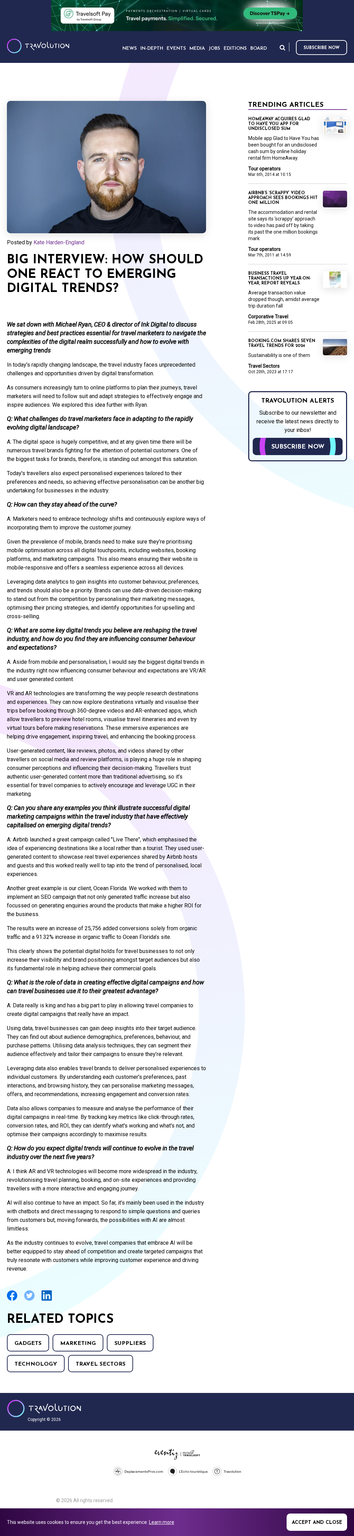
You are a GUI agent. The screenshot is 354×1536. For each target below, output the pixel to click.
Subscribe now (321, 48)
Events (176, 48)
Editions (235, 48)
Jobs (214, 48)
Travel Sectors (100, 1364)
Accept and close (317, 1522)
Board (258, 48)
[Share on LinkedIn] (46, 1300)
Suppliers (130, 1343)
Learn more (161, 1522)
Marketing (78, 1343)
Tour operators (264, 169)
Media (197, 48)
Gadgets (28, 1343)
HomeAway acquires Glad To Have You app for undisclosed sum (279, 124)
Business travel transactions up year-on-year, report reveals (279, 278)
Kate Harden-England (59, 242)
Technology (36, 1364)
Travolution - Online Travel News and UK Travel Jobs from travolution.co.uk (44, 1408)
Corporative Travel (268, 316)
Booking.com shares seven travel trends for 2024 (281, 343)
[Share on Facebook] (12, 1300)
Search (282, 47)
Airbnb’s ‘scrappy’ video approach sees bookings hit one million (283, 198)
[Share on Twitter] (29, 1300)
